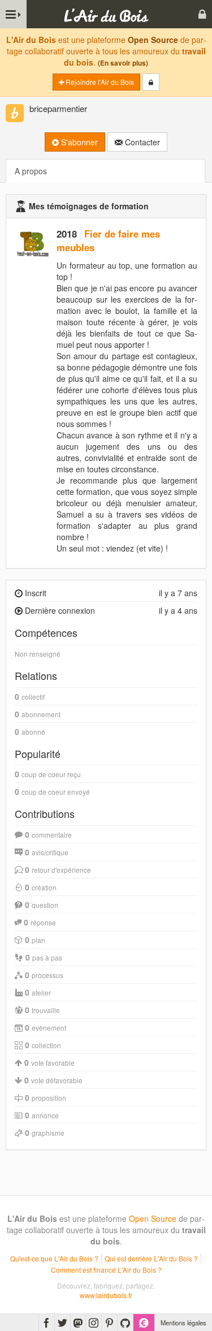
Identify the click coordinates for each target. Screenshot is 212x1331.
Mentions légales (183, 1322)
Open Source (153, 39)
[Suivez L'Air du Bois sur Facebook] (46, 1322)
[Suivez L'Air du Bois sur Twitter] (62, 1322)
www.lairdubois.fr (106, 1295)
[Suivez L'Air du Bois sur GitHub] (125, 1322)
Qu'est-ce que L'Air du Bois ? (54, 1258)
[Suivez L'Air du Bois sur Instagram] (93, 1322)
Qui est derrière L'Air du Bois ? (151, 1258)
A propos (31, 170)
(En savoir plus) (123, 63)
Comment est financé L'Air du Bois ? (106, 1269)
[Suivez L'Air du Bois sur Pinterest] (109, 1322)
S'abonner (78, 142)
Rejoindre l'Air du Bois (99, 82)
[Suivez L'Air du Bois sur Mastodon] (78, 1322)
